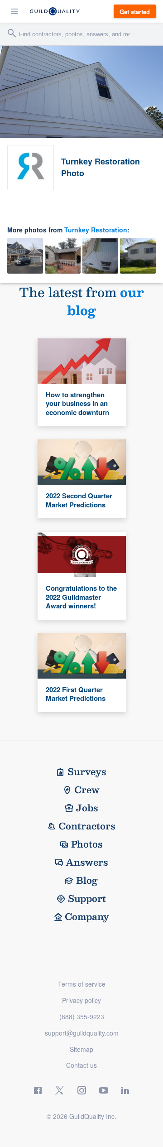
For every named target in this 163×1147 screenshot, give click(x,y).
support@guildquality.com (82, 1032)
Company (87, 916)
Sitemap (81, 1049)
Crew (87, 789)
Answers (87, 862)
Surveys (86, 771)
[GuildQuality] (55, 11)
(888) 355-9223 (81, 1016)
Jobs (87, 807)
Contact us (81, 1065)
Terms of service (81, 983)
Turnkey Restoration (95, 229)
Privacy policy (81, 1000)
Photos (87, 844)
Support (87, 898)
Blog (87, 880)
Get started (135, 11)
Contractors (86, 826)
